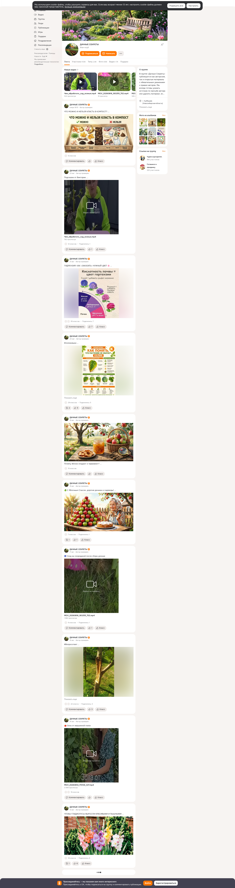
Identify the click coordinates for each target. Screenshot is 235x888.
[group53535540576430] (66, 106)
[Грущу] (68, 704)
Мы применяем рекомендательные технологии (46, 61)
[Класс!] (65, 155)
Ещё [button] (43, 56)
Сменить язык (39, 49)
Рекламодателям (41, 53)
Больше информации (75, 6)
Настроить (193, 5)
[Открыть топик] (99, 111)
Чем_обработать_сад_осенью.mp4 (80, 93)
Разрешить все (176, 5)
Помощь (52, 53)
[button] (90, 53)
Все (163, 115)
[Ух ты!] (68, 321)
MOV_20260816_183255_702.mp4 (113, 93)
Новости (37, 56)
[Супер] (68, 792)
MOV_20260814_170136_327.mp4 (79, 785)
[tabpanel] (98, 484)
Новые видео (70, 69)
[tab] (67, 61)
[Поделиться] (89, 161)
